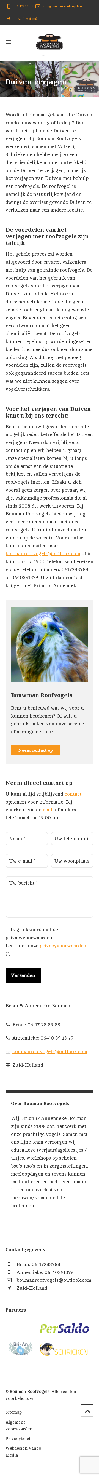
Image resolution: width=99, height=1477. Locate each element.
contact (73, 794)
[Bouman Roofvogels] (49, 42)
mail (48, 809)
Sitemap (14, 1412)
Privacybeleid (19, 1438)
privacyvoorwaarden (63, 945)
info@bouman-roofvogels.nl (63, 6)
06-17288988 (24, 6)
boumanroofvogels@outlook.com (43, 553)
